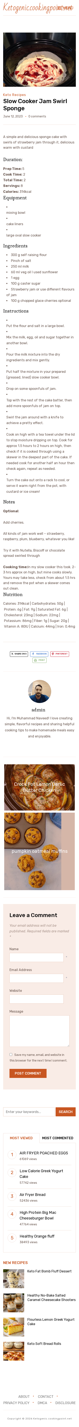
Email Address (20, 970)
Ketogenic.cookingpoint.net (38, 7)
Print (42, 660)
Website (15, 991)
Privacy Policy (16, 1403)
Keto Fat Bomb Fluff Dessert (49, 1271)
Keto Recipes (14, 95)
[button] (65, 8)
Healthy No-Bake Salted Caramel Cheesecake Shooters (51, 1297)
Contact (46, 1397)
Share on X (20, 654)
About (24, 1397)
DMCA (42, 1403)
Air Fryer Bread (33, 1194)
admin (38, 710)
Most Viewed (21, 1138)
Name (14, 949)
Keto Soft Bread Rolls (44, 1344)
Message (16, 1011)
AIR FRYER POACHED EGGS (44, 1153)
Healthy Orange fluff (37, 1236)
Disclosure (65, 1403)
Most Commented (57, 1138)
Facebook (41, 654)
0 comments (37, 116)
